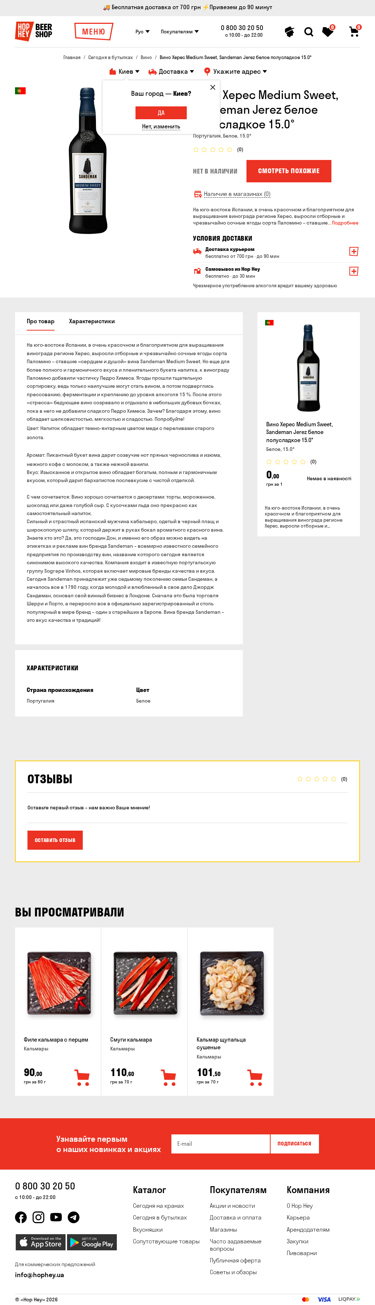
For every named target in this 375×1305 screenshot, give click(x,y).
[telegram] (73, 1217)
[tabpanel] (88, 160)
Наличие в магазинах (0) (237, 193)
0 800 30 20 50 (242, 28)
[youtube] (56, 1217)
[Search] (309, 32)
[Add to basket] (82, 1078)
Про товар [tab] (41, 321)
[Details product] (308, 368)
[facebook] (21, 1217)
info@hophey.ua (39, 1275)
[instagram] (38, 1217)
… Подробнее (343, 222)
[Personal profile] (290, 32)
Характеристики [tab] (92, 321)
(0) (240, 149)
